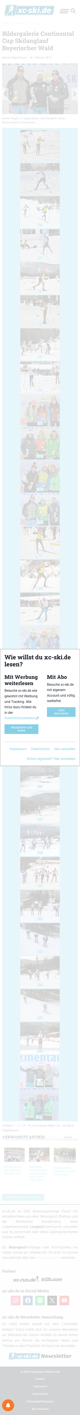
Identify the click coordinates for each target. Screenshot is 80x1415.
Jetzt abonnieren (61, 711)
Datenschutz (40, 749)
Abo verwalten (65, 749)
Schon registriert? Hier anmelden (51, 759)
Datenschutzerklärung (21, 718)
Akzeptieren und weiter (21, 729)
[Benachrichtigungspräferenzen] (8, 1405)
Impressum (18, 749)
